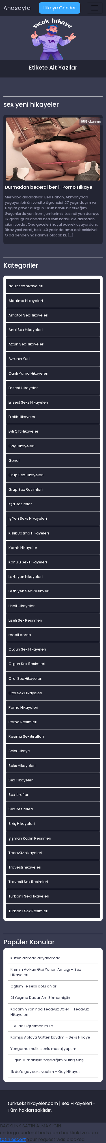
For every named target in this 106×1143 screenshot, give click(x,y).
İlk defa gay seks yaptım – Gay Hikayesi (45, 1071)
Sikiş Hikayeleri (21, 823)
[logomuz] (53, 39)
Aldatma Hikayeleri (25, 300)
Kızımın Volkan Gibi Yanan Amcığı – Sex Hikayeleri (45, 972)
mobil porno (19, 634)
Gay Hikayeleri (21, 446)
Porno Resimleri (22, 722)
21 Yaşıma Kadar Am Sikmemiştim (41, 997)
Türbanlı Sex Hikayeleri (28, 896)
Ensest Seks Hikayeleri (28, 402)
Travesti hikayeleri (24, 867)
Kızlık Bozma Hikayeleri (28, 533)
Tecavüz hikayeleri (25, 852)
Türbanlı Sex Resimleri (28, 911)
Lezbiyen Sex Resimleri (28, 591)
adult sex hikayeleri (25, 286)
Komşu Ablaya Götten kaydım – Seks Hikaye (50, 1037)
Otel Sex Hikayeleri (25, 693)
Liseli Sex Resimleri (25, 620)
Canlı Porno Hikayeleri (28, 373)
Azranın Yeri (19, 358)
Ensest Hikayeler (23, 387)
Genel (14, 460)
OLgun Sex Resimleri (26, 663)
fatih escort (13, 1139)
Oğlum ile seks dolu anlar (33, 986)
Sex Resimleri (20, 809)
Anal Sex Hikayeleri (25, 329)
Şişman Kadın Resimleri (29, 838)
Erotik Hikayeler (22, 416)
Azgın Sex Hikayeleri (26, 344)
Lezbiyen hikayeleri (25, 576)
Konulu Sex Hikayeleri (27, 562)
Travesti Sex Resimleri (28, 881)
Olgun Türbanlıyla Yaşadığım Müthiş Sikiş (47, 1060)
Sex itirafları (18, 794)
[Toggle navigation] (95, 8)
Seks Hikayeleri (22, 765)
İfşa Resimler (20, 504)
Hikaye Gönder (59, 8)
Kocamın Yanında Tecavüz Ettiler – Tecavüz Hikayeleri (49, 1012)
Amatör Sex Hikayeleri (28, 315)
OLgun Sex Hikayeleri (27, 649)
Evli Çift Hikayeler (23, 431)
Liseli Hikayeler (21, 605)
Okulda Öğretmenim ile (31, 1026)
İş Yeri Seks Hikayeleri (27, 518)
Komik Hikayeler (22, 547)
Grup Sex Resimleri (25, 489)
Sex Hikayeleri (21, 780)
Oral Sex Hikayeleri (25, 678)
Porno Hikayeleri (23, 707)
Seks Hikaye (19, 750)
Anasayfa (17, 8)
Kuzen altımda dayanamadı (35, 958)
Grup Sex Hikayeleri (26, 475)
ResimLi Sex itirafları (26, 736)
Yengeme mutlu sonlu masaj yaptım (43, 1048)
